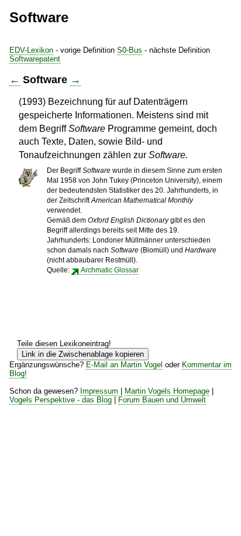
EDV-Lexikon (31, 50)
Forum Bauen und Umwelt (162, 399)
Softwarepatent (34, 58)
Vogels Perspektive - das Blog (60, 399)
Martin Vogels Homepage (167, 391)
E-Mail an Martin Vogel (124, 364)
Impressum (99, 391)
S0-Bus (129, 50)
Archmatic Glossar (110, 270)
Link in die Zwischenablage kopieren (83, 354)
